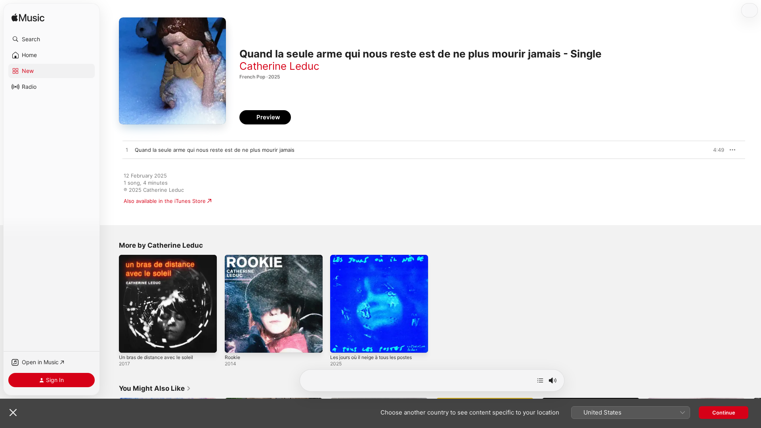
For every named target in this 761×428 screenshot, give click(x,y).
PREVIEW (715, 149)
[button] (51, 39)
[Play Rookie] (235, 343)
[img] (27, 18)
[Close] (13, 412)
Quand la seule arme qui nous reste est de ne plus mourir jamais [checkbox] (214, 150)
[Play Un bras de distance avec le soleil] (129, 343)
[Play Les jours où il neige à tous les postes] (340, 343)
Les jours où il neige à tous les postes (377, 258)
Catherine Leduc (279, 66)
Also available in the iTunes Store (165, 201)
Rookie (233, 258)
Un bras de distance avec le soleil (160, 258)
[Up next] (540, 380)
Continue (723, 412)
